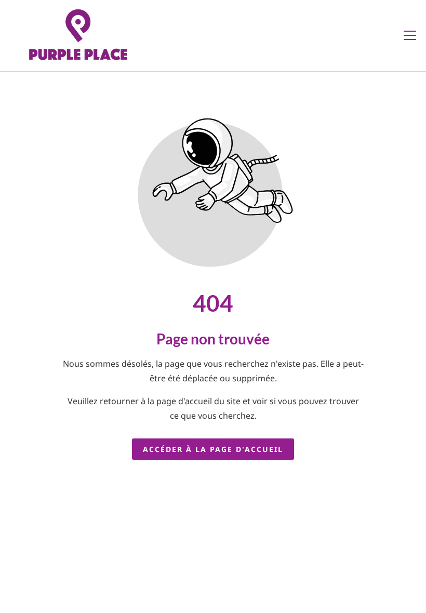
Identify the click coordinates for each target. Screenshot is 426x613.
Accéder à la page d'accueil (213, 449)
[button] (409, 35)
